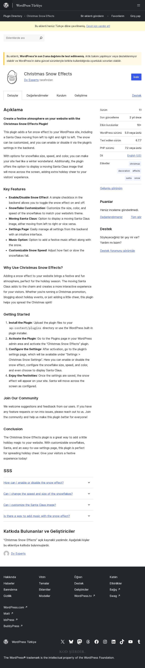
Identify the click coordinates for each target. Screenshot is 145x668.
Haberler (9, 583)
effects (136, 171)
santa (129, 178)
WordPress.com (16, 607)
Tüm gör (136, 217)
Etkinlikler (116, 583)
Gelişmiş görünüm (111, 188)
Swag (115, 596)
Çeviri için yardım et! (98, 26)
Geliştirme (81, 95)
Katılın (113, 577)
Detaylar (12, 95)
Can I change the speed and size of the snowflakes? (38, 493)
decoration (124, 171)
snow (137, 178)
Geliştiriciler (81, 589)
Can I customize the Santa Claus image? (30, 505)
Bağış (115, 589)
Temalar (44, 583)
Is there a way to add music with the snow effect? (37, 516)
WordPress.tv (84, 596)
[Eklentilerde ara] (41, 37)
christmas (135, 163)
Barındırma (10, 589)
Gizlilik (8, 596)
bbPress (11, 620)
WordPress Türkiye (24, 642)
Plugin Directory (13, 15)
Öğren (78, 577)
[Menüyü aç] (139, 5)
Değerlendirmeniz (111, 217)
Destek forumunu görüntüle (117, 250)
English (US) (134, 155)
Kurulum (61, 95)
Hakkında (10, 577)
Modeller (44, 596)
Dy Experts (31, 80)
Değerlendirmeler (37, 95)
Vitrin (42, 577)
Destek (136, 95)
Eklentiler (45, 589)
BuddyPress (13, 626)
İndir (136, 76)
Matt (8, 613)
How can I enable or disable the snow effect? (34, 482)
